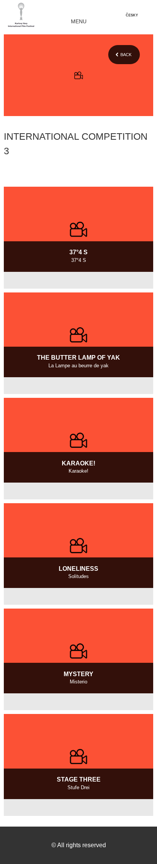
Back (125, 54)
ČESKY (132, 15)
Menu (79, 21)
